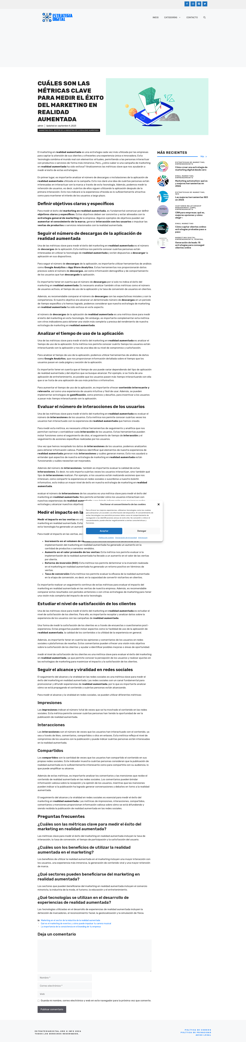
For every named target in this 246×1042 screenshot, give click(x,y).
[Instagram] (192, 3)
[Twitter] (204, 3)
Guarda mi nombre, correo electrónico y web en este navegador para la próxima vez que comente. (96, 1000)
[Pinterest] (198, 3)
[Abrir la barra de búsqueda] (204, 17)
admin (40, 126)
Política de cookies (106, 538)
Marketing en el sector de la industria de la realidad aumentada (69, 130)
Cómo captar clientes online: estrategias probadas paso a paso (190, 229)
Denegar (141, 531)
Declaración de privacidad (126, 538)
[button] (158, 504)
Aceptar (104, 531)
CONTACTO (192, 17)
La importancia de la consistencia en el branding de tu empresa (71, 926)
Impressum (142, 538)
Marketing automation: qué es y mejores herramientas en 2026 (191, 183)
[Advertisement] (123, 47)
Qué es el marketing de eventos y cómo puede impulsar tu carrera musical (76, 923)
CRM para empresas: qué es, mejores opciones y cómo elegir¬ (190, 215)
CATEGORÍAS (170, 17)
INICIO (156, 17)
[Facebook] (186, 3)
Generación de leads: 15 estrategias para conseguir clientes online (190, 245)
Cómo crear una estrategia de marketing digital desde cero (191, 168)
